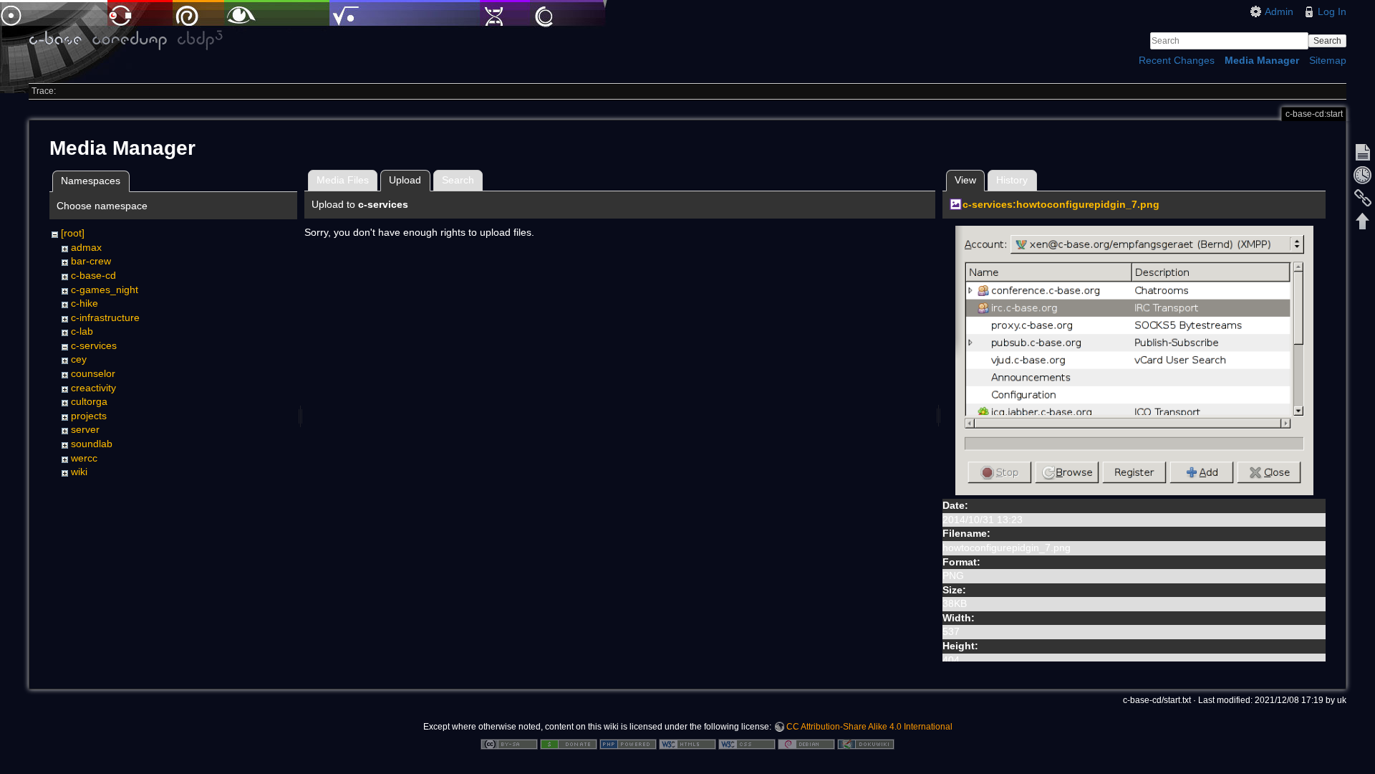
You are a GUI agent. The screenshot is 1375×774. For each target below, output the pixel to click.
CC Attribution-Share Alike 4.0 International (869, 727)
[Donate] (568, 743)
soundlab (91, 443)
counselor (93, 373)
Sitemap (1327, 60)
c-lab (82, 331)
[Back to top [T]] (1362, 220)
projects (89, 415)
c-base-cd (93, 275)
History (1012, 180)
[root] (73, 233)
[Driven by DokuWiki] (865, 743)
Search (1327, 41)
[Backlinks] (1362, 197)
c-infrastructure (105, 317)
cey (79, 359)
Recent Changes (1177, 60)
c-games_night (104, 289)
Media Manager (1262, 60)
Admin (1279, 11)
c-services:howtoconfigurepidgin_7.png (1060, 204)
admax (86, 247)
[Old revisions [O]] (1362, 174)
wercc (84, 458)
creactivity (93, 387)
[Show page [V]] (1362, 151)
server (85, 429)
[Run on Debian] (806, 743)
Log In (1332, 11)
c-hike (84, 303)
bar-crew (91, 261)
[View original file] (1134, 360)
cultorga (89, 401)
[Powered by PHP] (628, 743)
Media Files (343, 180)
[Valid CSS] (747, 743)
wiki (79, 471)
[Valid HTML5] (687, 743)
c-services (94, 345)
